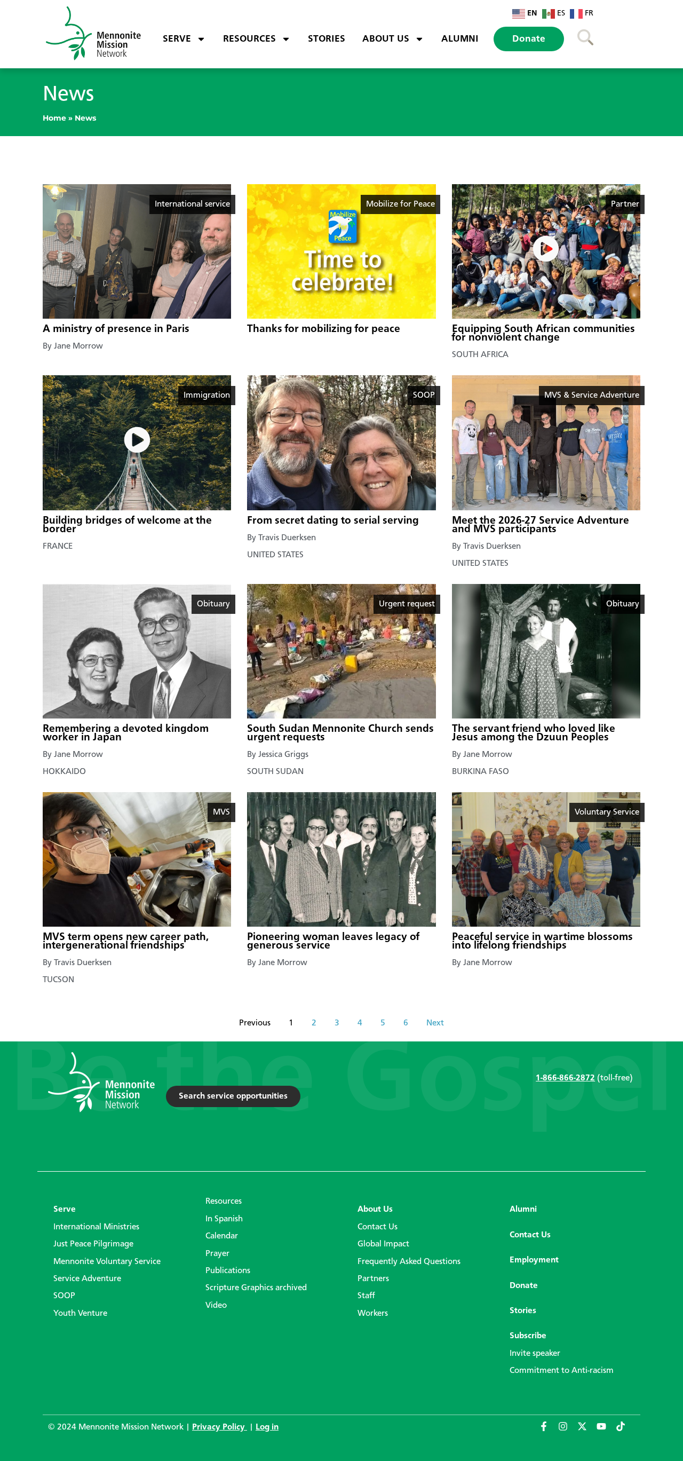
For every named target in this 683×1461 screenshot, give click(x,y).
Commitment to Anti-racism (562, 1371)
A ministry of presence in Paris (116, 329)
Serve (177, 39)
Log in (267, 1427)
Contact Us (378, 1227)
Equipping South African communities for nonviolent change (543, 333)
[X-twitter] (587, 1431)
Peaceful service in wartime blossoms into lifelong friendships (542, 941)
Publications (227, 1271)
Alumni (460, 39)
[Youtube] (606, 1431)
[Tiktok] (625, 1431)
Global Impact (383, 1244)
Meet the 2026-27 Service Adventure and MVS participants (540, 525)
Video (216, 1305)
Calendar (221, 1236)
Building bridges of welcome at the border (127, 525)
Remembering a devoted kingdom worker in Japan (126, 733)
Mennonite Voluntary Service (107, 1262)
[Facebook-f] (548, 1431)
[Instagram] (567, 1431)
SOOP (64, 1296)
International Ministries (96, 1227)
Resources (249, 39)
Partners (373, 1279)
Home (54, 118)
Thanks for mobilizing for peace (323, 329)
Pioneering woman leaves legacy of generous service (333, 941)
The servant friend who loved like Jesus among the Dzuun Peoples (533, 733)
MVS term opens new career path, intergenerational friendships (126, 941)
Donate (528, 39)
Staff (366, 1296)
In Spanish (224, 1219)
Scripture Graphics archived (256, 1288)
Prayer (217, 1254)
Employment (534, 1260)
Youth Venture (80, 1313)
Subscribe (528, 1336)
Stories (326, 39)
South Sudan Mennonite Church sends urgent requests (340, 733)
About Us (385, 39)
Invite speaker (535, 1353)
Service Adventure (87, 1279)
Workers (373, 1313)
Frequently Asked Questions (409, 1262)
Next (435, 1023)
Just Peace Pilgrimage (93, 1244)
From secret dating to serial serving (333, 521)
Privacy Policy (219, 1427)
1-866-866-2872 (565, 1078)
